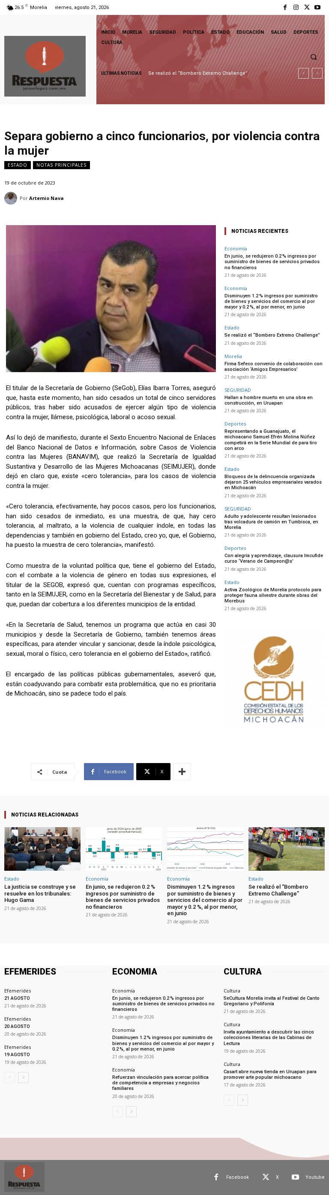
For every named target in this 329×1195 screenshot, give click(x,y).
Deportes (235, 423)
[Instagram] (295, 7)
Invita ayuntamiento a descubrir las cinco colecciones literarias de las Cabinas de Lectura (269, 1037)
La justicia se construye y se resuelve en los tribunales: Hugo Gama (40, 893)
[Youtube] (317, 7)
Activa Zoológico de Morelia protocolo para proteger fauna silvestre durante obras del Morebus (272, 595)
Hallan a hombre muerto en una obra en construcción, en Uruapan (268, 400)
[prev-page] (9, 1077)
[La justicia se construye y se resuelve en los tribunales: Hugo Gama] (42, 848)
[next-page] (23, 1077)
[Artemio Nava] (12, 198)
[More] (182, 771)
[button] (314, 57)
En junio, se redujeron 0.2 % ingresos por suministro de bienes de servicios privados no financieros (272, 261)
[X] (307, 7)
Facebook (237, 1177)
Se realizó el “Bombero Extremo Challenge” (198, 73)
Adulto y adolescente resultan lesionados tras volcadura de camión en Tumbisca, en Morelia (271, 522)
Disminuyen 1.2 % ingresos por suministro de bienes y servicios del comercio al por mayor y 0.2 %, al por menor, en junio (271, 301)
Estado (17, 165)
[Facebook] (285, 7)
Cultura (232, 990)
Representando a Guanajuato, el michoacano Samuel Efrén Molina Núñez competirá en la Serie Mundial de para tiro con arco (270, 440)
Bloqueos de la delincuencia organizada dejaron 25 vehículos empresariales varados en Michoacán (273, 482)
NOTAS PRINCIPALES (61, 165)
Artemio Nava (46, 198)
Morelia (233, 356)
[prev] (303, 73)
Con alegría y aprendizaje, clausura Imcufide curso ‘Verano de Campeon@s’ (273, 558)
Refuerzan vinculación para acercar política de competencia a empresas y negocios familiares (160, 1083)
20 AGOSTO (17, 1026)
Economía (235, 248)
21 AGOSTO (17, 998)
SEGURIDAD (237, 390)
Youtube (315, 1177)
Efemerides (17, 990)
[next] (317, 73)
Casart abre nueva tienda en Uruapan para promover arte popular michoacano (270, 1074)
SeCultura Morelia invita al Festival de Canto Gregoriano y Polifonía (272, 1001)
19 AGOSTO (17, 1054)
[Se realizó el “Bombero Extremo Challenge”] (286, 848)
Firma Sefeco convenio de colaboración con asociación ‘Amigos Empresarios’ (273, 366)
